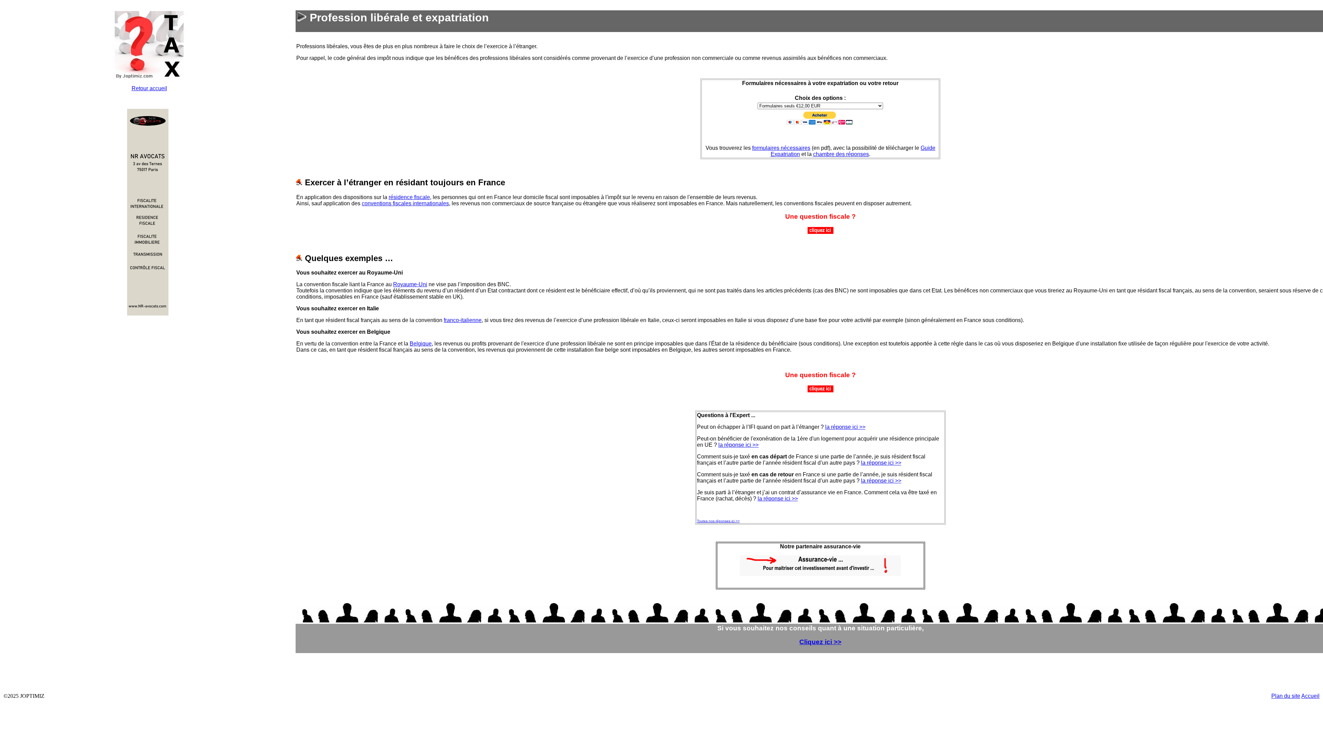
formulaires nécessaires (781, 148)
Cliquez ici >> (820, 641)
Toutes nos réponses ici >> (718, 521)
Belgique (421, 344)
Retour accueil (149, 88)
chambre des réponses (841, 154)
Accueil (1310, 696)
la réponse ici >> (845, 427)
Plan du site (1285, 696)
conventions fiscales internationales (405, 203)
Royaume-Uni (410, 284)
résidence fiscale (409, 197)
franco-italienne (463, 320)
